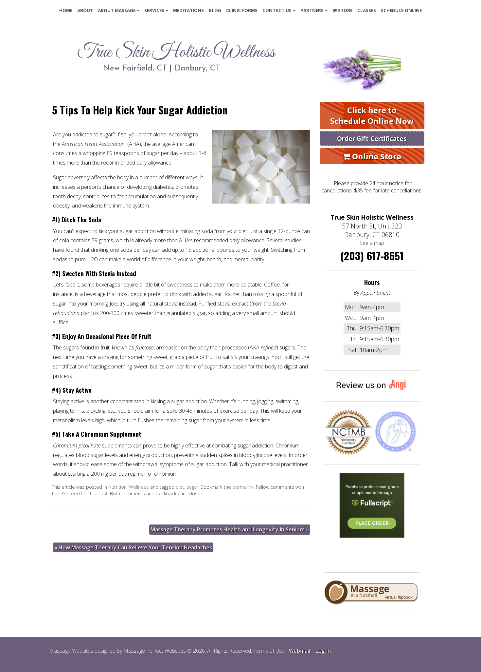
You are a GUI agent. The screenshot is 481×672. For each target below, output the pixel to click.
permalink (243, 487)
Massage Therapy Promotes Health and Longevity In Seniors (230, 529)
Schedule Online (401, 10)
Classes (366, 10)
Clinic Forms (242, 10)
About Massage (116, 10)
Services (154, 10)
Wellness (139, 487)
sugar (192, 487)
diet (180, 487)
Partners (312, 10)
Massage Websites (71, 650)
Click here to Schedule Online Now (372, 115)
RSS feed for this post (84, 493)
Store (344, 10)
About (85, 10)
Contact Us (277, 10)
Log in (323, 650)
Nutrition (117, 487)
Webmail (299, 650)
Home (65, 10)
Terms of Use (269, 650)
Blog (215, 10)
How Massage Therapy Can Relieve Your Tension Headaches (133, 547)
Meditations (188, 10)
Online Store (375, 156)
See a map (372, 243)
